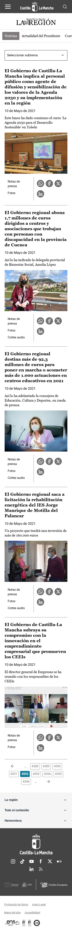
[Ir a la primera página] (15, 766)
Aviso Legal (39, 904)
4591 (13, 774)
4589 (46, 766)
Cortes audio (16, 337)
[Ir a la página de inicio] (36, 7)
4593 (36, 774)
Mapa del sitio (12, 912)
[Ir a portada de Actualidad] (36, 22)
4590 (57, 766)
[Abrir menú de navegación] (8, 6)
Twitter (50, 861)
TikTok (22, 861)
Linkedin (31, 869)
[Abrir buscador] (65, 6)
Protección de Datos (16, 904)
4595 (58, 774)
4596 (26, 781)
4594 (47, 774)
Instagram (13, 861)
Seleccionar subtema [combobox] (22, 55)
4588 (34, 766)
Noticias (11, 36)
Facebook (40, 861)
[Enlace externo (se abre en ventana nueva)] (30, 922)
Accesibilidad (32, 912)
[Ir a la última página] (45, 782)
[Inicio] (36, 844)
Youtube (31, 861)
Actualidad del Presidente (41, 36)
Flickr (59, 861)
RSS (40, 869)
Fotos (11, 193)
